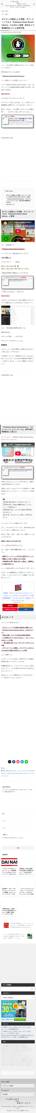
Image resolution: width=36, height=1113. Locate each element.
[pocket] (18, 761)
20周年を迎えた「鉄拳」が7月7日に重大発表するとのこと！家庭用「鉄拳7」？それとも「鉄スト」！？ (9, 912)
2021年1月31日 (15, 1046)
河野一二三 (5, 1064)
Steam (17, 1049)
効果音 (7, 770)
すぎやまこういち (25, 1049)
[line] (26, 761)
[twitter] (9, 761)
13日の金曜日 (5, 1046)
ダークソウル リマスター (8, 1057)
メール (4, 820)
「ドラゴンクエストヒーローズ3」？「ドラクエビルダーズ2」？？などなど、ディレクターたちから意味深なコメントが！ (27, 892)
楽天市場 (10, 605)
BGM (29, 770)
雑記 (4, 768)
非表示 (11, 191)
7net (26, 609)
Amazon (26, 605)
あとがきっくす (10, 204)
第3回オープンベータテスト (17, 1064)
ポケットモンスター (22, 770)
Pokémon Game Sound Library (15, 773)
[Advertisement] (18, 157)
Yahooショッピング (10, 609)
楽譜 (11, 770)
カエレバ (20, 602)
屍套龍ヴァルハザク (27, 1060)
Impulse (24, 1046)
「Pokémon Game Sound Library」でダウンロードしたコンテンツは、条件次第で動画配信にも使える (18, 200)
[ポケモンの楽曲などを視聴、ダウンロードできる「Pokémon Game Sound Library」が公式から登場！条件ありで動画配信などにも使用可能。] (22, 761)
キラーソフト (5, 1053)
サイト (4, 827)
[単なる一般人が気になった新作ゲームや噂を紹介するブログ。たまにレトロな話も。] (18, 3)
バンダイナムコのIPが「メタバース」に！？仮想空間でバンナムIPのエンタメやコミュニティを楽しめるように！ (9, 872)
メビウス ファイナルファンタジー (10, 1060)
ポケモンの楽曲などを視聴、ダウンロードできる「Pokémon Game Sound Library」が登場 (18, 196)
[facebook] (13, 761)
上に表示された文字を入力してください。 (13, 837)
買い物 (28, 1064)
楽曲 (4, 770)
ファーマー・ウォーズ (22, 1057)
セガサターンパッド (17, 1053)
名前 (3, 813)
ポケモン (15, 770)
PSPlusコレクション (7, 1049)
